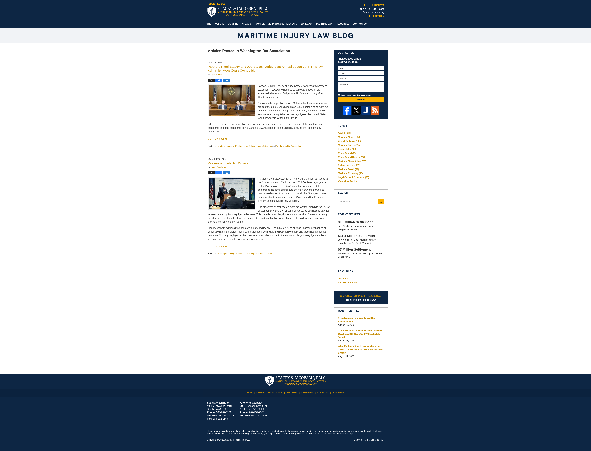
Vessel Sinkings (349, 141)
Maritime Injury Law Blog (237, 10)
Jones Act (307, 24)
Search (381, 201)
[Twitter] (356, 110)
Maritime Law (324, 24)
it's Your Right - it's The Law (361, 298)
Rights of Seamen (264, 146)
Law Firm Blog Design (369, 440)
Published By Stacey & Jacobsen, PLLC (370, 10)
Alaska (344, 132)
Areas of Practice (253, 24)
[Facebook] (347, 110)
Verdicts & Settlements (282, 24)
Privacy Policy (275, 393)
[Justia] (365, 110)
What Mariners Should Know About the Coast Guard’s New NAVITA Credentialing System (360, 349)
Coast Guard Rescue (351, 157)
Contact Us (360, 24)
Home (208, 24)
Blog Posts (338, 393)
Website (219, 24)
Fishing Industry (349, 165)
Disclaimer (292, 393)
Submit (361, 99)
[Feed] (375, 110)
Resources (342, 24)
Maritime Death (348, 169)
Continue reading (217, 138)
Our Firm (233, 24)
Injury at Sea (347, 149)
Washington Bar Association (288, 146)
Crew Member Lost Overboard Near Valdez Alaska (357, 320)
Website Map (307, 393)
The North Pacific (347, 282)
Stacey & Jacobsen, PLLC (238, 440)
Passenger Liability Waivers (228, 163)
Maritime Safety (349, 145)
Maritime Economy (225, 146)
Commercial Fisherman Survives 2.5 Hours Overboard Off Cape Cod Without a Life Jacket (361, 334)
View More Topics (347, 181)
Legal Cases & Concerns (353, 177)
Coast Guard (347, 153)
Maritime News (349, 137)
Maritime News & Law (245, 146)
